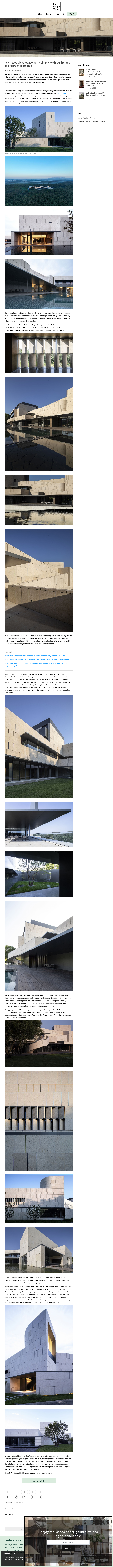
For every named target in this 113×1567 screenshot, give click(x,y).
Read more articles (38, 1481)
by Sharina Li (16, 70)
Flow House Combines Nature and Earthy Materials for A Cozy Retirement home (35, 656)
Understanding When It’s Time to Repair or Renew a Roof (95, 95)
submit (20, 1529)
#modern (95, 121)
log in (71, 14)
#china (92, 118)
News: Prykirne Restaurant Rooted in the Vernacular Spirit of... (95, 72)
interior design (61, 93)
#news (102, 121)
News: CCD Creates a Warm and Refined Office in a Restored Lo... (96, 83)
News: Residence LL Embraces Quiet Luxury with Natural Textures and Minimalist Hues (37, 659)
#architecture (83, 118)
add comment (9, 1514)
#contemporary (84, 121)
